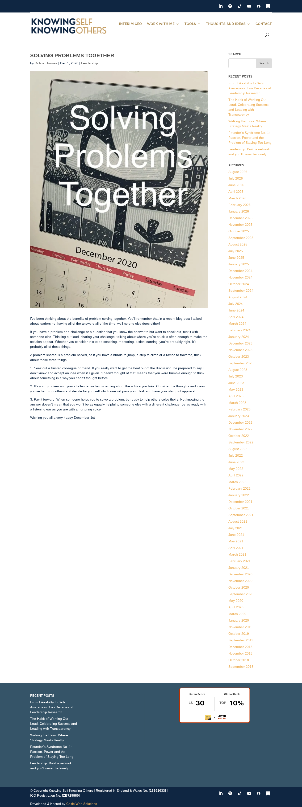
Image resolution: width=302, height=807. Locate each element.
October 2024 (238, 284)
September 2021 (240, 515)
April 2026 (235, 191)
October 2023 (238, 356)
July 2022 (235, 455)
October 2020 (238, 587)
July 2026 (235, 178)
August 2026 (237, 172)
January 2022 (238, 495)
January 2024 (238, 337)
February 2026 (239, 205)
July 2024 (235, 304)
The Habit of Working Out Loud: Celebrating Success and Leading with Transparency (53, 723)
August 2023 (237, 370)
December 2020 (240, 574)
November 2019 (240, 627)
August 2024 (237, 297)
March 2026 (237, 198)
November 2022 (240, 429)
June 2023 (236, 383)
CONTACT (264, 23)
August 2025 (237, 244)
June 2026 (236, 185)
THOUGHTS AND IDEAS (226, 23)
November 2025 (240, 224)
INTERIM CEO (130, 23)
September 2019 (240, 640)
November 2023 (240, 350)
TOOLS (190, 23)
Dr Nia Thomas (46, 63)
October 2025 (238, 231)
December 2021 (240, 502)
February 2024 (239, 330)
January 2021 (238, 567)
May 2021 (235, 541)
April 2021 (235, 548)
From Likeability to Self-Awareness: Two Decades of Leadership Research (249, 88)
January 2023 (238, 416)
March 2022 (237, 482)
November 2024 (240, 277)
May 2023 (235, 389)
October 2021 (238, 508)
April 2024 (235, 317)
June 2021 (236, 535)
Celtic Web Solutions (81, 804)
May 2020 (235, 600)
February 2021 (239, 561)
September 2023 (240, 363)
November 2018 (240, 653)
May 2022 (235, 469)
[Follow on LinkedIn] (221, 6)
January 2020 (238, 620)
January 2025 (238, 264)
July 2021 (235, 528)
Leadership (89, 63)
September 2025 (240, 238)
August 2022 (237, 449)
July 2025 (235, 251)
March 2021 (237, 554)
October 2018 (238, 660)
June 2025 (236, 257)
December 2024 (240, 271)
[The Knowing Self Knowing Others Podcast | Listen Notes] (214, 722)
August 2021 (237, 521)
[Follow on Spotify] (230, 6)
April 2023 (235, 396)
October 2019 (238, 633)
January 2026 (238, 211)
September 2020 (240, 594)
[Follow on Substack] (268, 6)
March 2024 (237, 323)
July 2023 (235, 376)
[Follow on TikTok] (239, 6)
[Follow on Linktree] (258, 6)
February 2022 (239, 488)
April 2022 (235, 475)
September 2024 (240, 290)
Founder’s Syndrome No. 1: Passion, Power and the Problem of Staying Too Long (250, 137)
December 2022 (240, 422)
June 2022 (236, 462)
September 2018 (240, 666)
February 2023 (239, 409)
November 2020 (240, 581)
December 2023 (240, 343)
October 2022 (238, 436)
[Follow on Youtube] (249, 6)
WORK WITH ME (161, 23)
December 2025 (240, 218)
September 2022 (240, 442)
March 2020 (237, 614)
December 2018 (240, 647)
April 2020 (235, 607)
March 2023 (237, 403)
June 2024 (236, 310)
